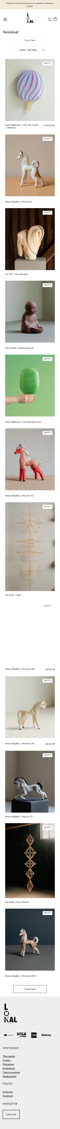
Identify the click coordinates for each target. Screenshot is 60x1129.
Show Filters (30, 40)
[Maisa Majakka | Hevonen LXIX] (30, 633)
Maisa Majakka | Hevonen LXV (19, 743)
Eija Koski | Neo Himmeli (17, 902)
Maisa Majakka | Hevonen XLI (19, 495)
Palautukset (8, 1064)
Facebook (8, 1095)
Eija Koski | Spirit (13, 595)
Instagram (8, 1091)
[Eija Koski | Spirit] (30, 546)
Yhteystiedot (9, 1056)
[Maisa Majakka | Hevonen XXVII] (30, 940)
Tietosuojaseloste (11, 1072)
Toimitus (6, 1060)
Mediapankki (9, 1076)
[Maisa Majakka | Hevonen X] (30, 165)
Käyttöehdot (9, 1068)
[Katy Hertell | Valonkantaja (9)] (30, 312)
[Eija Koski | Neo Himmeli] (30, 860)
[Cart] (55, 19)
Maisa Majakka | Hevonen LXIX (20, 669)
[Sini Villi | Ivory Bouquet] (30, 239)
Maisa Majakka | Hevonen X (18, 201)
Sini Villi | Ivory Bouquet (16, 274)
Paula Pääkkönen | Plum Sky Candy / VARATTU (21, 126)
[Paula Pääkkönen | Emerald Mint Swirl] (30, 386)
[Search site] (50, 19)
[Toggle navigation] (5, 19)
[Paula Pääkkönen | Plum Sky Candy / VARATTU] (30, 90)
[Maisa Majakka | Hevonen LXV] (30, 707)
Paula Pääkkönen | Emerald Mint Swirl (23, 422)
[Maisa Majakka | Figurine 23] (30, 782)
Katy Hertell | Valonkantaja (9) (19, 348)
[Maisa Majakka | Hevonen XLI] (30, 459)
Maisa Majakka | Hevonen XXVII (20, 976)
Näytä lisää (30, 989)
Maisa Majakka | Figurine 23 (19, 816)
